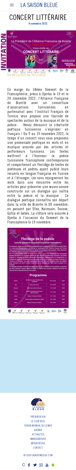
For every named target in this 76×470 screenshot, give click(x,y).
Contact (38, 448)
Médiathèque (38, 443)
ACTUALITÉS (38, 435)
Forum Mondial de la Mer (38, 426)
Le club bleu (38, 421)
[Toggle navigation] (12, 5)
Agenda (38, 430)
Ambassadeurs (38, 439)
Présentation (38, 417)
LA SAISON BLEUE (39, 6)
